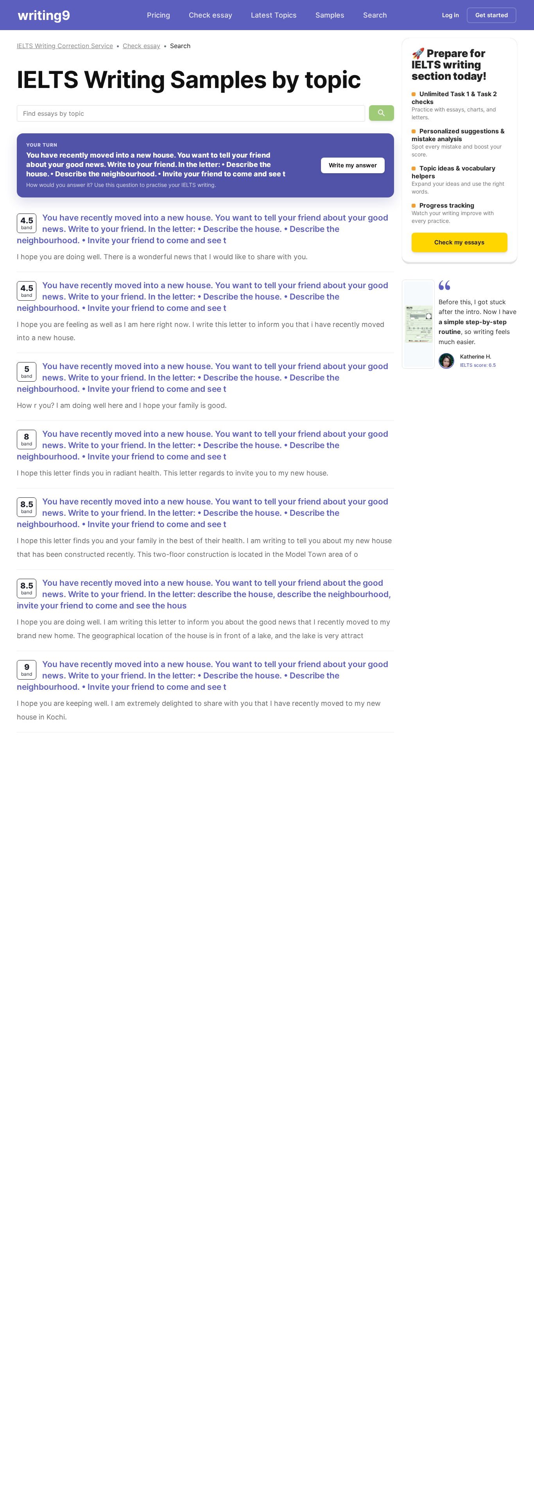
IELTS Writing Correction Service (65, 46)
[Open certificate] (418, 323)
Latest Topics (274, 15)
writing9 (44, 15)
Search (375, 15)
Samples (329, 15)
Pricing (158, 15)
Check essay (210, 15)
